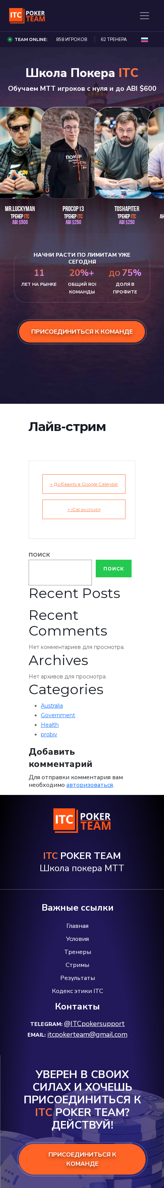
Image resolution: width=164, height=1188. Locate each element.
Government (58, 715)
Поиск (39, 554)
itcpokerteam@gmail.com (87, 1034)
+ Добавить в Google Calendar (84, 484)
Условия (77, 939)
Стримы (77, 965)
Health (50, 724)
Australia (52, 705)
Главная (77, 926)
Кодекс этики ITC (77, 991)
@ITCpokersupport (94, 1023)
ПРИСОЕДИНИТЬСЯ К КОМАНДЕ (82, 1159)
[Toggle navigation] (144, 15)
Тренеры (77, 952)
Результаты (77, 978)
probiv (49, 734)
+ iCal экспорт (84, 509)
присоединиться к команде (82, 332)
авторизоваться (89, 785)
